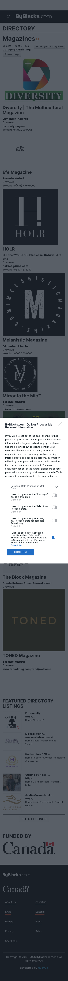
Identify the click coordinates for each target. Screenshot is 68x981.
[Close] (61, 425)
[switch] (54, 495)
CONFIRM (20, 552)
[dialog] (34, 490)
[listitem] (34, 487)
